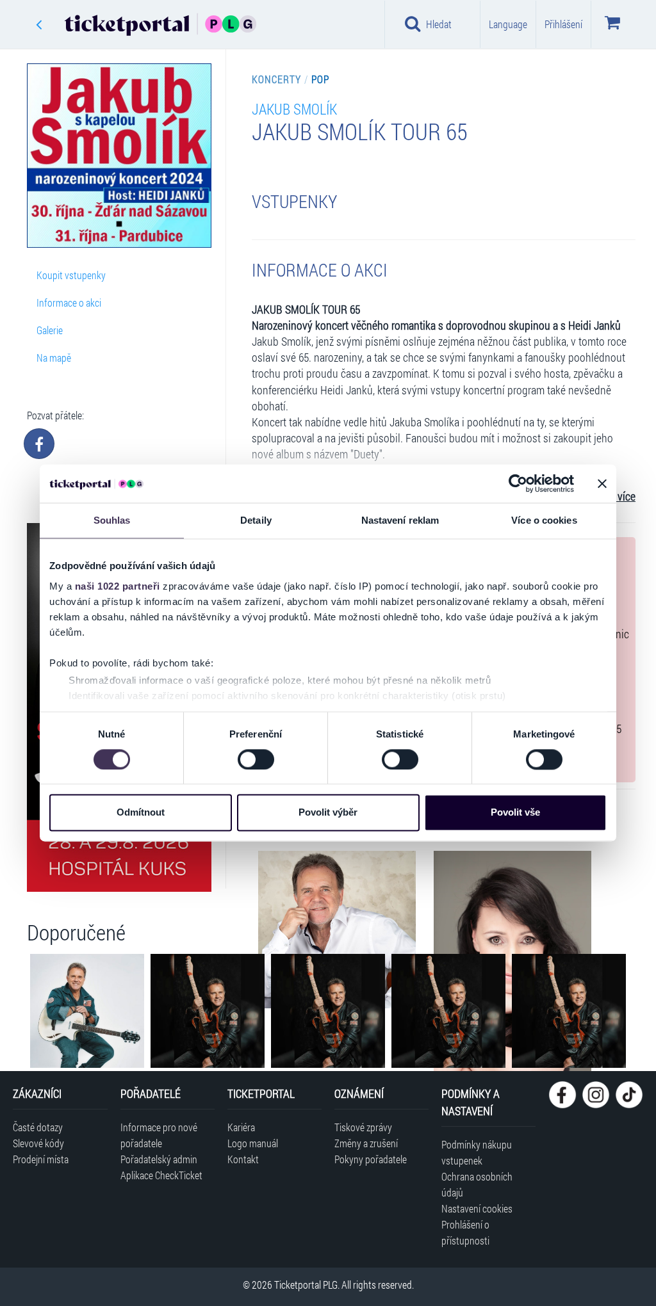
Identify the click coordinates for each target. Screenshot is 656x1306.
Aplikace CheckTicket (161, 1175)
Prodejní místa (41, 1159)
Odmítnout (141, 812)
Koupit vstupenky (71, 275)
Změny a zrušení (366, 1143)
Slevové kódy (38, 1143)
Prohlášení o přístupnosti (465, 1232)
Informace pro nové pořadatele (158, 1135)
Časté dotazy (38, 1127)
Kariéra (241, 1127)
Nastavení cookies (476, 1208)
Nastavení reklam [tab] (400, 520)
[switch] (256, 759)
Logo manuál (252, 1143)
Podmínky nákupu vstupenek (476, 1152)
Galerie (50, 330)
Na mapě (54, 357)
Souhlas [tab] (112, 520)
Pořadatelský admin (158, 1159)
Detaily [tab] (256, 520)
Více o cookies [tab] (544, 520)
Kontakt (243, 1159)
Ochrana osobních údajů (476, 1184)
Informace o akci (69, 302)
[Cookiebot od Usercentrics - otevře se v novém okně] (518, 483)
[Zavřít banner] (602, 483)
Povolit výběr (328, 812)
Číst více (617, 496)
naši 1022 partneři (117, 586)
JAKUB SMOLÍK (294, 108)
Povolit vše (515, 812)
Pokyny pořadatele (370, 1159)
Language (508, 24)
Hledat (439, 24)
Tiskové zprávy (363, 1127)
